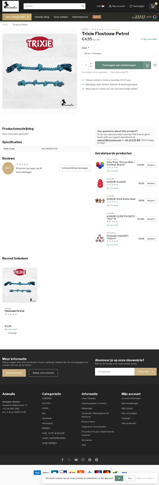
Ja (119, 478)
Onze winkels (61, 17)
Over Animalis (89, 398)
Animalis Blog (42, 17)
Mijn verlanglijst (129, 413)
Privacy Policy (88, 421)
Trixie (85, 29)
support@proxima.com (109, 140)
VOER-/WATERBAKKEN (54, 438)
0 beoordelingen (112, 29)
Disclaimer (87, 440)
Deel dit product (118, 72)
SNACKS (46, 403)
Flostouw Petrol (20, 24)
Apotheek (47, 418)
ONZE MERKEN (49, 443)
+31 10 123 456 (132, 140)
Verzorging (47, 423)
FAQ (84, 445)
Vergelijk (12, 333)
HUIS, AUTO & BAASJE (53, 433)
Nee (130, 478)
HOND (45, 408)
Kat (43, 413)
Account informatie (131, 398)
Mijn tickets (127, 408)
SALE (97, 17)
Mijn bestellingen (130, 403)
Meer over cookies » (145, 478)
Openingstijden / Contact (94, 403)
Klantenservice (80, 17)
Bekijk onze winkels (43, 372)
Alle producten (129, 423)
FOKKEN (46, 428)
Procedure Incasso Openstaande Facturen (98, 433)
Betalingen (87, 408)
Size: (85, 47)
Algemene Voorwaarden (94, 426)
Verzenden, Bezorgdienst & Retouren (95, 415)
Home (5, 24)
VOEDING (47, 398)
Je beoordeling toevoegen (75, 168)
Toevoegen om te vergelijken (94, 72)
